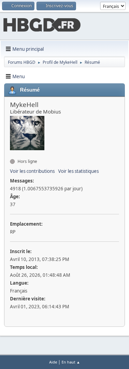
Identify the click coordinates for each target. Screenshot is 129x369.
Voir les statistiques (78, 171)
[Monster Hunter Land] (12, 154)
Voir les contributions (32, 171)
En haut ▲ (71, 362)
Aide (53, 362)
